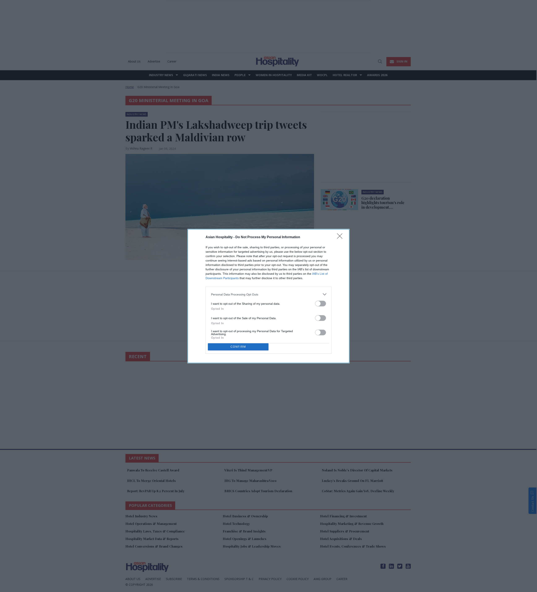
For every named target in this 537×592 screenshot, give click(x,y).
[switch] (320, 303)
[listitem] (268, 294)
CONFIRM (238, 346)
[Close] (341, 237)
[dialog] (268, 296)
